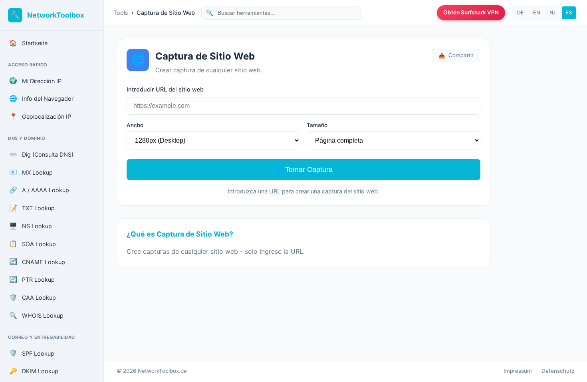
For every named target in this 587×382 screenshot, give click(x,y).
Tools (120, 12)
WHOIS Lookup (36, 315)
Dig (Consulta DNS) (41, 154)
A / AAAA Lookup (39, 190)
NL (552, 13)
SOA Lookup (32, 243)
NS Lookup (30, 226)
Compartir (456, 55)
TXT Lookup (32, 208)
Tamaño (317, 125)
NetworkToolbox (55, 15)
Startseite (28, 43)
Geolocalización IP (40, 116)
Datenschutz (557, 371)
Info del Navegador (41, 98)
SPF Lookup (31, 353)
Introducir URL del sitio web (165, 89)
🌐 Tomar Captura (303, 169)
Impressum (518, 371)
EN (536, 13)
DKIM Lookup (33, 371)
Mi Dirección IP (35, 80)
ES (568, 13)
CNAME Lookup (37, 261)
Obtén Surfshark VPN (471, 12)
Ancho (135, 125)
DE (520, 13)
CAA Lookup (32, 297)
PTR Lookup (32, 279)
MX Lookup (31, 172)
